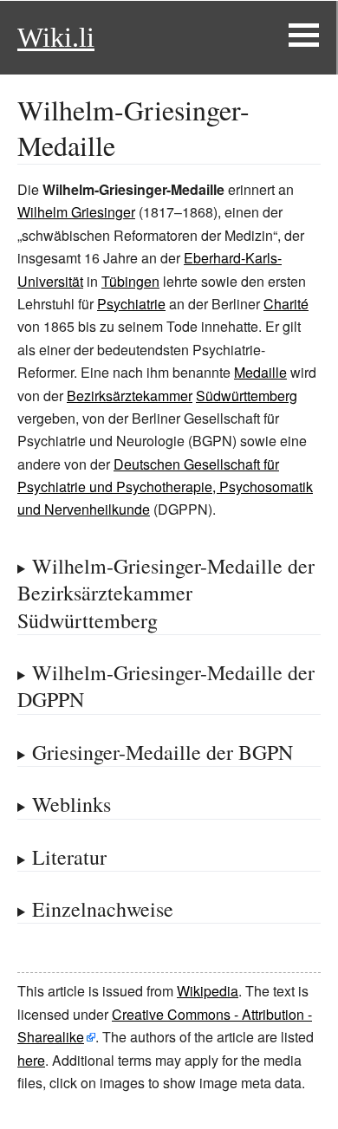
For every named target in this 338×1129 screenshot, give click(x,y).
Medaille (260, 372)
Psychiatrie (131, 304)
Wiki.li (55, 37)
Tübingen (130, 281)
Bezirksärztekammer (129, 396)
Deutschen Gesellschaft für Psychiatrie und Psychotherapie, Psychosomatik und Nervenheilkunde (165, 487)
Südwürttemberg (246, 396)
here (31, 1060)
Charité (286, 304)
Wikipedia (207, 991)
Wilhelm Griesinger (76, 212)
